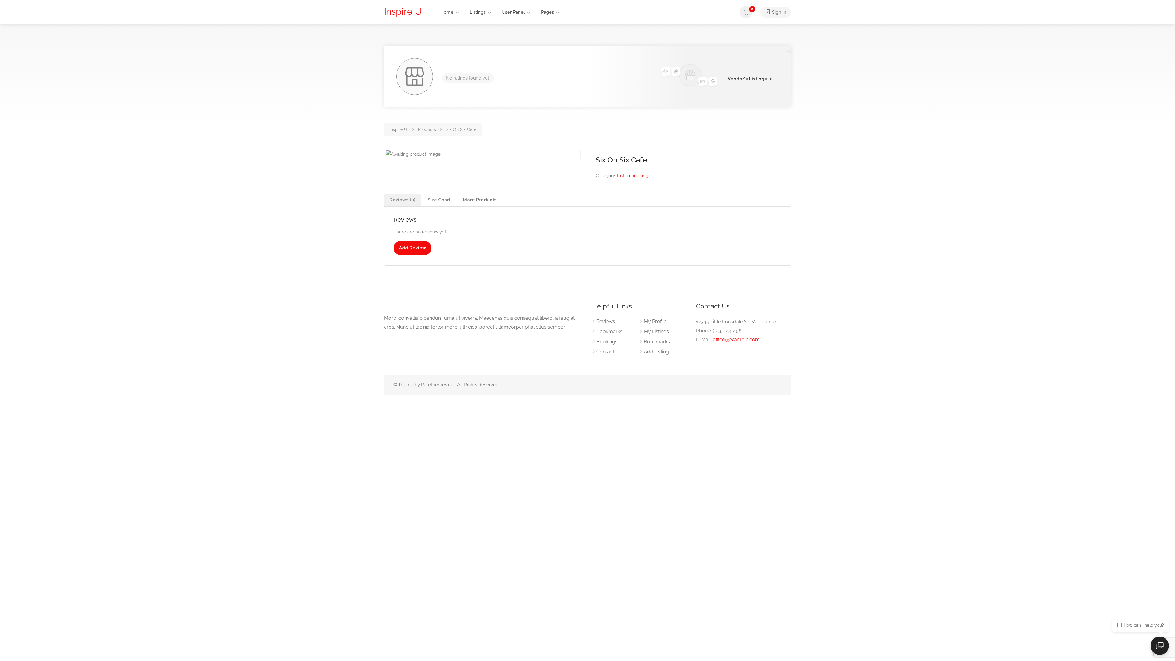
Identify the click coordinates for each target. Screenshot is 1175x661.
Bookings (606, 342)
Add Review (412, 248)
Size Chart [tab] (439, 200)
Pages (547, 12)
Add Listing (656, 352)
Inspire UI (404, 11)
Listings (478, 12)
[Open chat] (1160, 646)
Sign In (778, 12)
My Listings (656, 331)
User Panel (513, 12)
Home (446, 12)
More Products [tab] (480, 200)
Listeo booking (632, 175)
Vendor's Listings (747, 79)
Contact (605, 352)
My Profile (655, 321)
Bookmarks (609, 331)
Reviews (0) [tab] (402, 200)
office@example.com (736, 339)
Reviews (605, 321)
